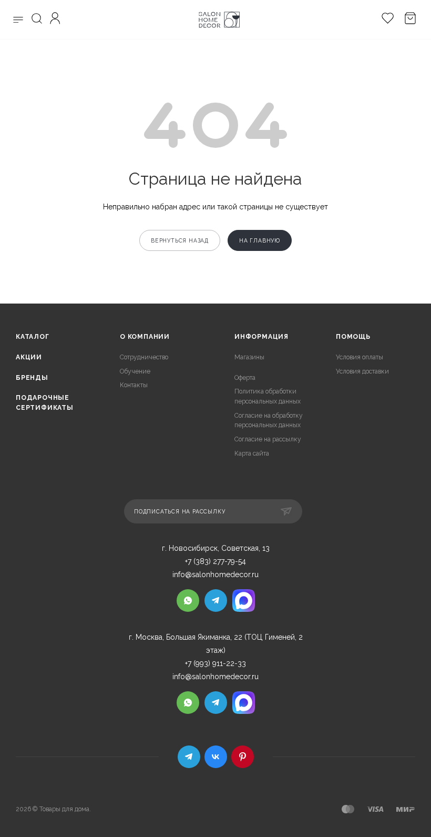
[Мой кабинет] (56, 20)
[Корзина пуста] (407, 19)
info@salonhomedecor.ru (215, 574)
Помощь (353, 336)
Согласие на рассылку (267, 439)
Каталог (32, 336)
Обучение (135, 371)
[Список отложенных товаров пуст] (385, 19)
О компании (145, 336)
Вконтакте (215, 756)
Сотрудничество (144, 357)
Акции (29, 357)
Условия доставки (362, 371)
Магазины (249, 357)
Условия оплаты (359, 357)
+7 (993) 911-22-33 (215, 663)
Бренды (32, 377)
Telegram (189, 756)
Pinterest (242, 756)
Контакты (134, 385)
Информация (261, 336)
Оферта (244, 377)
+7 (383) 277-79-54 (215, 561)
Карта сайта (251, 453)
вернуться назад (180, 240)
